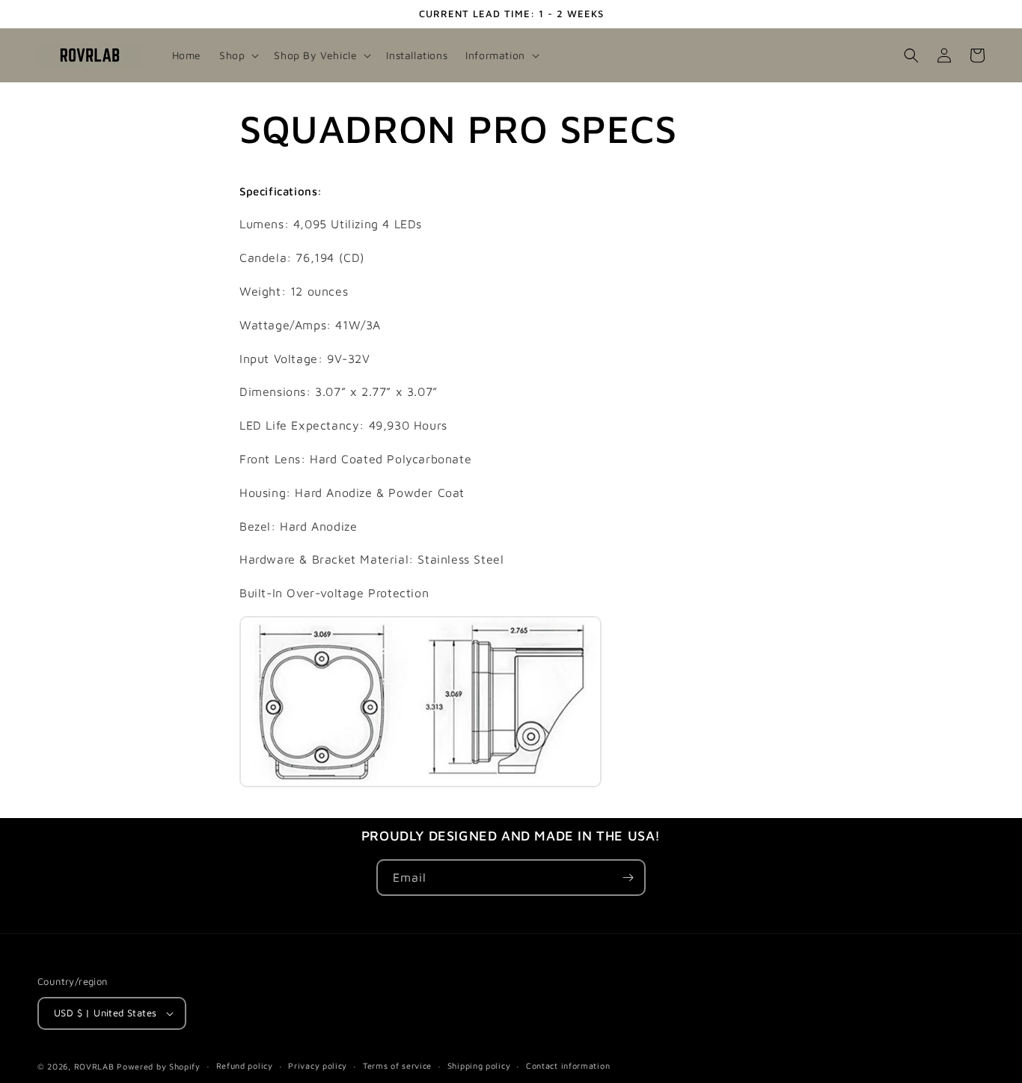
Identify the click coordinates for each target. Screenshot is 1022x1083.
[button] (237, 55)
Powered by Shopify (159, 1066)
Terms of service (397, 1065)
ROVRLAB (94, 1066)
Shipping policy (479, 1065)
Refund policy (244, 1065)
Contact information (568, 1065)
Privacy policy (317, 1065)
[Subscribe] (627, 877)
